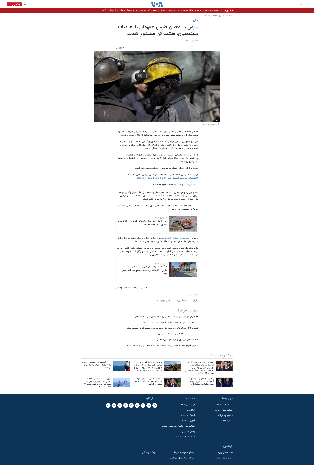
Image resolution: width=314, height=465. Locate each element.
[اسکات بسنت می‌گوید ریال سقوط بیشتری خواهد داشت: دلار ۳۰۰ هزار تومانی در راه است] (172, 382)
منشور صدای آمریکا (224, 410)
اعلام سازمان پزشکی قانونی (177, 238)
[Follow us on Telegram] (148, 405)
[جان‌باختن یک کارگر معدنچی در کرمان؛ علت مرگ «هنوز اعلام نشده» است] (183, 224)
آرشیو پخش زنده (225, 458)
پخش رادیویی (188, 431)
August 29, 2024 (187, 184)
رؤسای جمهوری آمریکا (184, 452)
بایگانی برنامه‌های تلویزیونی (181, 458)
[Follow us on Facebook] (154, 405)
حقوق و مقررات (225, 415)
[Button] (120, 47)
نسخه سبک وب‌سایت (185, 436)
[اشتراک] (108, 405)
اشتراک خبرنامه (188, 415)
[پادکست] (114, 405)
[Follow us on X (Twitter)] (143, 405)
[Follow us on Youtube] (137, 405)
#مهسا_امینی (173, 178)
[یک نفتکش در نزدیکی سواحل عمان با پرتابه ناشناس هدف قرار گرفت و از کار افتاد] (121, 366)
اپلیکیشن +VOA (187, 404)
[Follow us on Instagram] (131, 405)
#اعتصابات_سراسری (189, 178)
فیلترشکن (190, 410)
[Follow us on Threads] (125, 405)
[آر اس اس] (119, 405)
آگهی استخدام (188, 420)
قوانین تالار (227, 420)
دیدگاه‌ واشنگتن (148, 452)
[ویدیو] (25, 4)
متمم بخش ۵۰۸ (225, 404)
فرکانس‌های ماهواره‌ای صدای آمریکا (178, 426)
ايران (195, 21)
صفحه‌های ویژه (225, 452)
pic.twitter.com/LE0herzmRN (151, 178)
